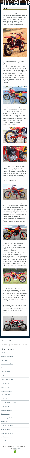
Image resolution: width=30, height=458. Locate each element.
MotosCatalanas (6, 441)
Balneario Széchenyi (7, 364)
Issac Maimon (5, 414)
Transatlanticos (6, 368)
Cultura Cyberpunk (7, 433)
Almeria (3, 352)
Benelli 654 (4, 360)
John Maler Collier (6, 395)
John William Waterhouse (9, 402)
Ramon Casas (5, 406)
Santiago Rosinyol (6, 410)
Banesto (3, 375)
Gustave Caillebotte (7, 356)
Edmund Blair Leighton (8, 425)
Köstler (5, 312)
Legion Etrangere (6, 391)
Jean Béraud (5, 387)
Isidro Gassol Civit (6, 437)
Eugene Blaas (5, 398)
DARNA (17, 448)
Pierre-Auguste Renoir (8, 418)
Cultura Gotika (5, 429)
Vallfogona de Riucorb (7, 379)
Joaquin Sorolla (5, 371)
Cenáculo (4, 421)
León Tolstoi (5, 383)
